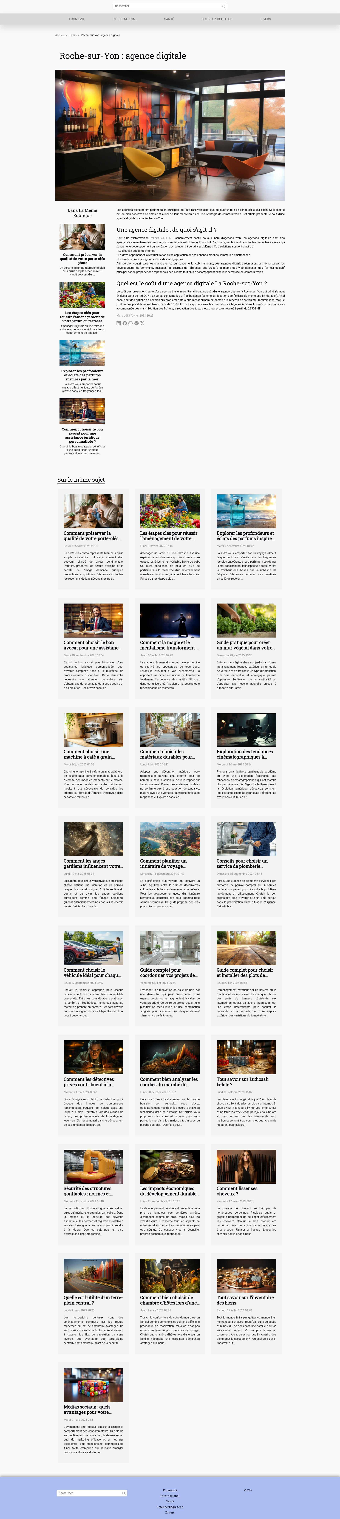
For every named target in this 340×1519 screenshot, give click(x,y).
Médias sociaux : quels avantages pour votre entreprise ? (87, 1412)
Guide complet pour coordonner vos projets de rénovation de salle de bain (168, 975)
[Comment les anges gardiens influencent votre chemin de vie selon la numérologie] (93, 838)
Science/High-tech (217, 19)
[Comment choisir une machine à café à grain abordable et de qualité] (93, 729)
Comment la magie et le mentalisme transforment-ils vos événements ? (168, 647)
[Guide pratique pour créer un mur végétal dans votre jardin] (246, 620)
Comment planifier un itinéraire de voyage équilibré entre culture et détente (166, 869)
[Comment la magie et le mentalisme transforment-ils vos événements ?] (170, 620)
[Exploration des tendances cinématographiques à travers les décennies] (246, 729)
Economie (77, 19)
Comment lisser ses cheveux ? (237, 1191)
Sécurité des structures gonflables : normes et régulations (87, 1193)
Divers (265, 19)
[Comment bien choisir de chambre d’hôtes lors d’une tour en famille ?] (170, 1275)
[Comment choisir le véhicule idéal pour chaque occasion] (93, 948)
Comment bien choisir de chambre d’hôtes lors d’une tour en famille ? (168, 1303)
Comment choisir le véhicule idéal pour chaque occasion (92, 975)
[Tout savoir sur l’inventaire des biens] (246, 1275)
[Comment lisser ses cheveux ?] (246, 1166)
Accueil (59, 35)
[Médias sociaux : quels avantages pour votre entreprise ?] (93, 1384)
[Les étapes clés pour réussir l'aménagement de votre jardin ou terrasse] (82, 295)
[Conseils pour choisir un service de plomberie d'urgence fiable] (246, 838)
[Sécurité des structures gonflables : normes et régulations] (93, 1166)
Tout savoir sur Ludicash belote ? (243, 1081)
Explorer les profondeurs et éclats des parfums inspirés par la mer (82, 375)
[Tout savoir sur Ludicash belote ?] (246, 1057)
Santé (169, 19)
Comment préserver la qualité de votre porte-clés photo (82, 258)
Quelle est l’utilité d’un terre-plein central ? (93, 1300)
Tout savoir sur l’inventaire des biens (245, 1300)
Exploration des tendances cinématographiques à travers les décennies (245, 757)
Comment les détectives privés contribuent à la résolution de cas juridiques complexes (92, 1087)
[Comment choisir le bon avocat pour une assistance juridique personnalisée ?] (82, 411)
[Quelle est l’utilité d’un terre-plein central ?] (93, 1275)
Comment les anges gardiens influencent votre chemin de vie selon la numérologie (92, 869)
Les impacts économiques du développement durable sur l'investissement (168, 1193)
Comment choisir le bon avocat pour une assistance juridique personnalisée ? (82, 435)
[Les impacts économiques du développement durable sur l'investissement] (170, 1166)
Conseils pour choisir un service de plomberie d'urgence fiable (242, 866)
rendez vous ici (161, 238)
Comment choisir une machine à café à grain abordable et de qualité (88, 757)
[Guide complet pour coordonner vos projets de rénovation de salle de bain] (170, 948)
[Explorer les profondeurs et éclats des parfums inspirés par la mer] (82, 353)
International (124, 19)
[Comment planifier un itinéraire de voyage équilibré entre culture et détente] (170, 838)
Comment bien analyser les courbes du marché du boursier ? (169, 1084)
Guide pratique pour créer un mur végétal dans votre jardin (244, 647)
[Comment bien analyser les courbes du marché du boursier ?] (170, 1057)
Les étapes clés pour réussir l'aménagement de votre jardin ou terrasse (82, 316)
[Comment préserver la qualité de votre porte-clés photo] (82, 237)
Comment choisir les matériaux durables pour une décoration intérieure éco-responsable (167, 759)
